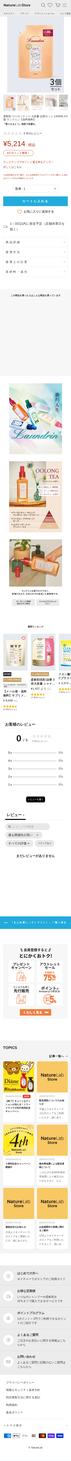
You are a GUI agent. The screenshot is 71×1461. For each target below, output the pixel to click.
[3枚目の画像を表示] (37, 103)
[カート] (57, 5)
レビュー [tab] (15, 815)
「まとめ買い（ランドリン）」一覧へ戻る (38, 922)
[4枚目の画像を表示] (51, 103)
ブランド (24, 13)
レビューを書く (36, 799)
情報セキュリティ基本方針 (23, 1389)
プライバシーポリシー (20, 1382)
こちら (18, 166)
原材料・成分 (17, 271)
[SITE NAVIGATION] (64, 5)
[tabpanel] (35, 860)
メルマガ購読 (13, 1425)
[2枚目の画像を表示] (23, 103)
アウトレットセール (44, 13)
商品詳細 (13, 242)
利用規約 (11, 1404)
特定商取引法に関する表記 (23, 1397)
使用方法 (13, 252)
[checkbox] (45, 843)
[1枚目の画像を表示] (9, 103)
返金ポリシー (14, 1412)
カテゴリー (9, 13)
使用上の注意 (17, 261)
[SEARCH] (43, 5)
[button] (35, 753)
